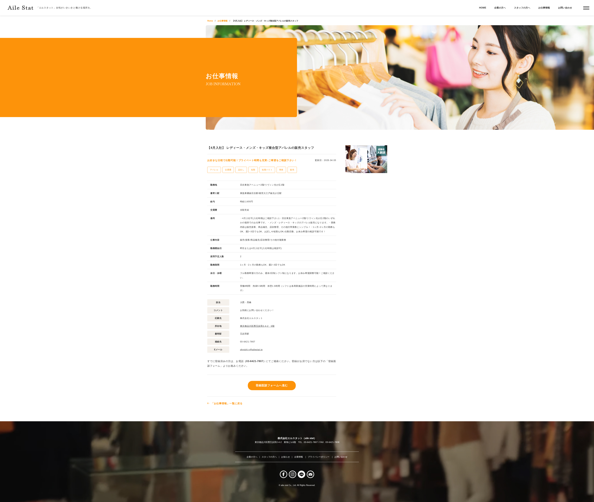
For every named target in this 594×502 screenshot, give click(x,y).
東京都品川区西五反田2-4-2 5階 (257, 326)
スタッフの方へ (522, 7)
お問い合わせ (565, 7)
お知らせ (285, 457)
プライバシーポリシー (319, 457)
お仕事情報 (544, 7)
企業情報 (298, 457)
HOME (482, 7)
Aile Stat (21, 7)
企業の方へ (500, 7)
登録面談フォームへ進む (272, 385)
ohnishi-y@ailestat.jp (251, 349)
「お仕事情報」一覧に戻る (226, 403)
